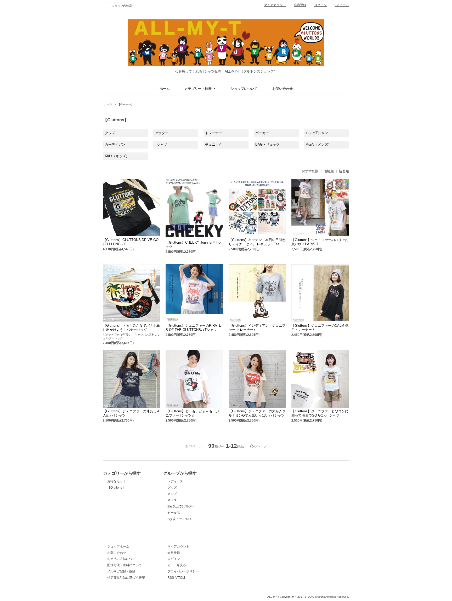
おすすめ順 (310, 171)
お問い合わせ (282, 89)
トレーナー (213, 133)
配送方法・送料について (124, 565)
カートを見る (176, 565)
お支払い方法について (123, 559)
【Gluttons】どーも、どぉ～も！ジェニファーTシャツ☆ (194, 413)
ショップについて (244, 89)
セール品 (173, 513)
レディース (175, 481)
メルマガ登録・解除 (121, 571)
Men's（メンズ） (318, 144)
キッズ (172, 500)
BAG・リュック (267, 144)
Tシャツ (161, 144)
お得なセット (116, 481)
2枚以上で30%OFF (180, 519)
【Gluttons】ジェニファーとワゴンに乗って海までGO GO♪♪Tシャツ (319, 413)
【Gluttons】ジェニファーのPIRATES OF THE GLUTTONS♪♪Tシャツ (193, 328)
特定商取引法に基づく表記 (126, 578)
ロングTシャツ (317, 133)
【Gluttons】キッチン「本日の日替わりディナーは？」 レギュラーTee (257, 242)
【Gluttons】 (125, 104)
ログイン (320, 5)
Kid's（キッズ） (117, 156)
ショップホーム (118, 546)
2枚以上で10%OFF (180, 506)
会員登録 (300, 5)
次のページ (258, 446)
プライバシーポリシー (183, 571)
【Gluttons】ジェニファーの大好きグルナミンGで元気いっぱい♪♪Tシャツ (257, 413)
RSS (170, 578)
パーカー (262, 133)
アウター (161, 133)
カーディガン (115, 144)
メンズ (172, 494)
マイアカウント (275, 5)
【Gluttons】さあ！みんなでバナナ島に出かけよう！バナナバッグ (131, 328)
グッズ (110, 133)
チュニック (213, 144)
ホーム (165, 89)
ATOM (180, 578)
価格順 (329, 171)
